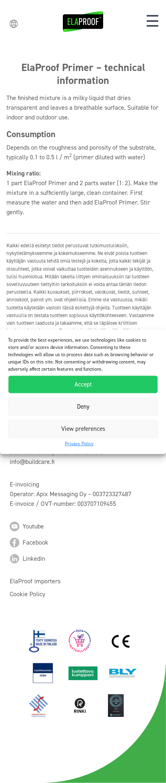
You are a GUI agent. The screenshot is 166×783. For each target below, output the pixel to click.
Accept (83, 384)
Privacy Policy (79, 443)
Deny (83, 407)
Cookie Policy (27, 594)
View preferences (83, 429)
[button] (152, 21)
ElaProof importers (35, 581)
